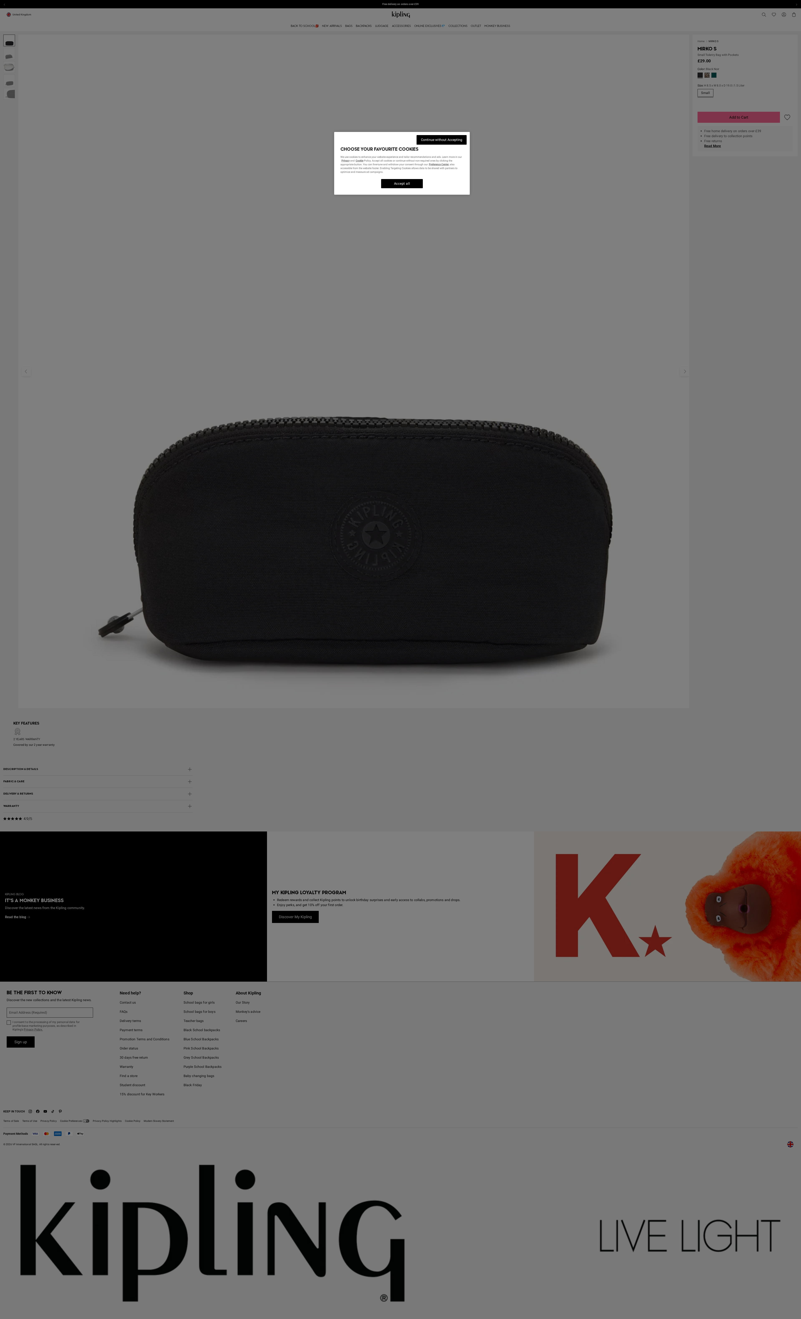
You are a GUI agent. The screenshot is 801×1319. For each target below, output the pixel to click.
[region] (402, 163)
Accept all (402, 184)
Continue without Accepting (441, 140)
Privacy (345, 160)
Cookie (359, 160)
